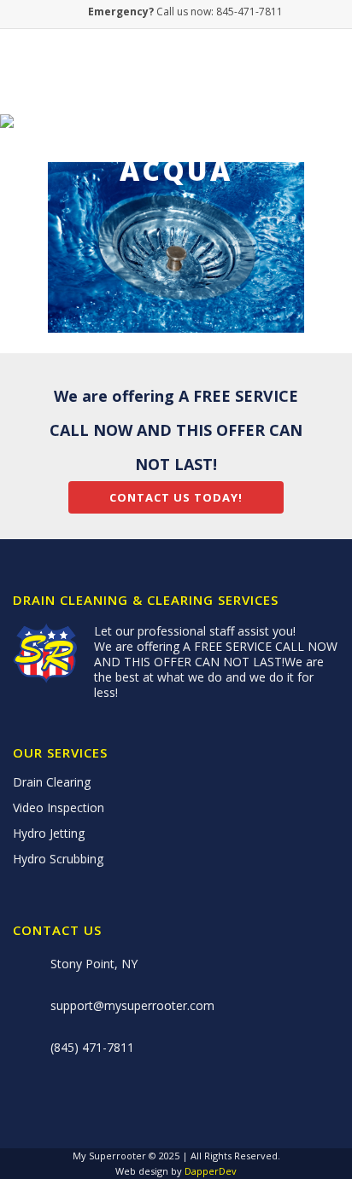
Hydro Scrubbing (58, 859)
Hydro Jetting (49, 833)
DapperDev (211, 1170)
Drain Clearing (52, 782)
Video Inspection (58, 808)
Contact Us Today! (176, 497)
